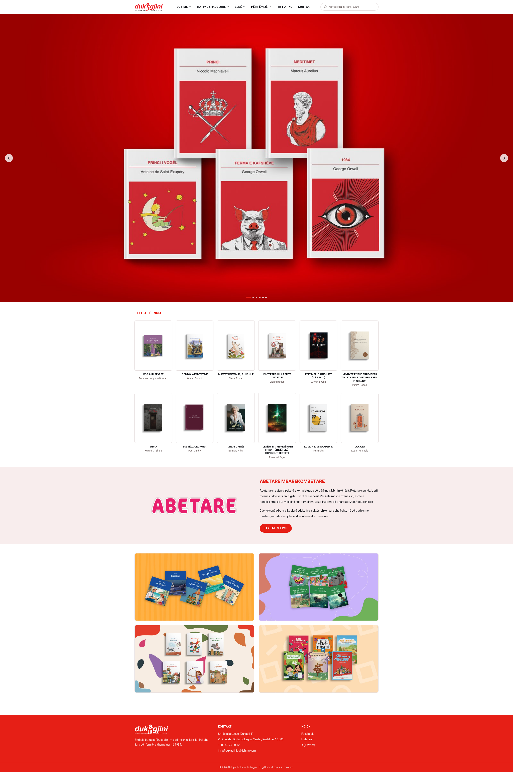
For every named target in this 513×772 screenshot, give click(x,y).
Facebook (307, 733)
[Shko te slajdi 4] (260, 297)
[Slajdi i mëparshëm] (9, 158)
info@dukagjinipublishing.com (237, 750)
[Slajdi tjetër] (504, 158)
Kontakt (305, 6)
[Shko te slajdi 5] (263, 297)
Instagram (307, 739)
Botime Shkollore (211, 6)
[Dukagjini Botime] (149, 7)
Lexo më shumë (276, 528)
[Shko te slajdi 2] (251, 297)
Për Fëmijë (259, 6)
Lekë (238, 6)
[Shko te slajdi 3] (256, 297)
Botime (182, 6)
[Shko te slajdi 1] (247, 297)
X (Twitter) (308, 745)
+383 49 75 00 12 (229, 745)
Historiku (284, 6)
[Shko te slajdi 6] (266, 297)
